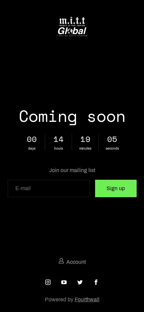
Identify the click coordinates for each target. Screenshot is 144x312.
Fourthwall (87, 299)
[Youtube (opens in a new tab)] (64, 282)
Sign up (115, 188)
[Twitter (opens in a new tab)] (80, 282)
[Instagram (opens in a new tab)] (48, 282)
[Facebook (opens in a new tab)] (96, 282)
